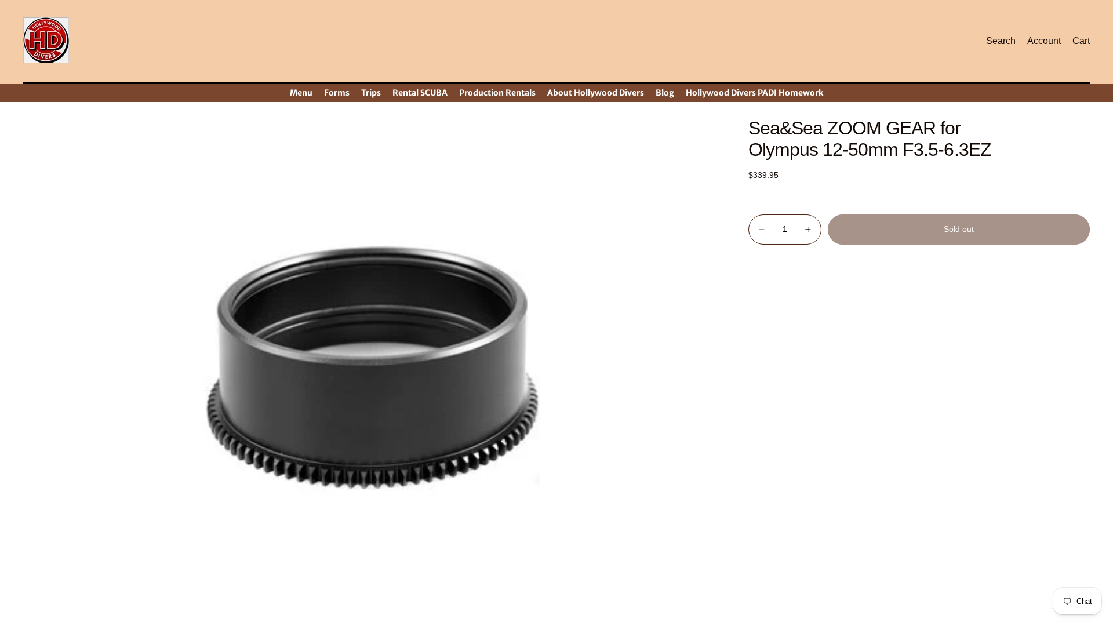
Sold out (959, 229)
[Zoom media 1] (372, 365)
